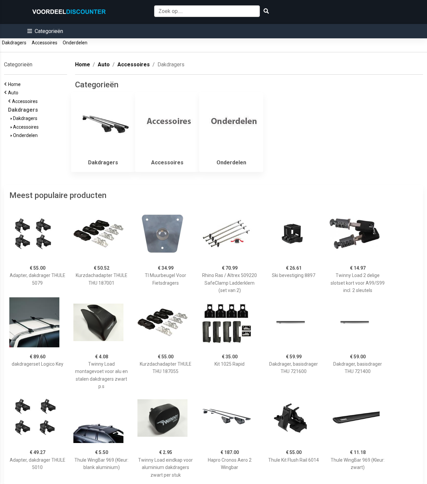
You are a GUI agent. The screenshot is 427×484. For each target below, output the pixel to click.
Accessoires (44, 42)
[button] (45, 31)
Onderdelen (75, 42)
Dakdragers (14, 42)
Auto (14, 92)
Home (15, 84)
